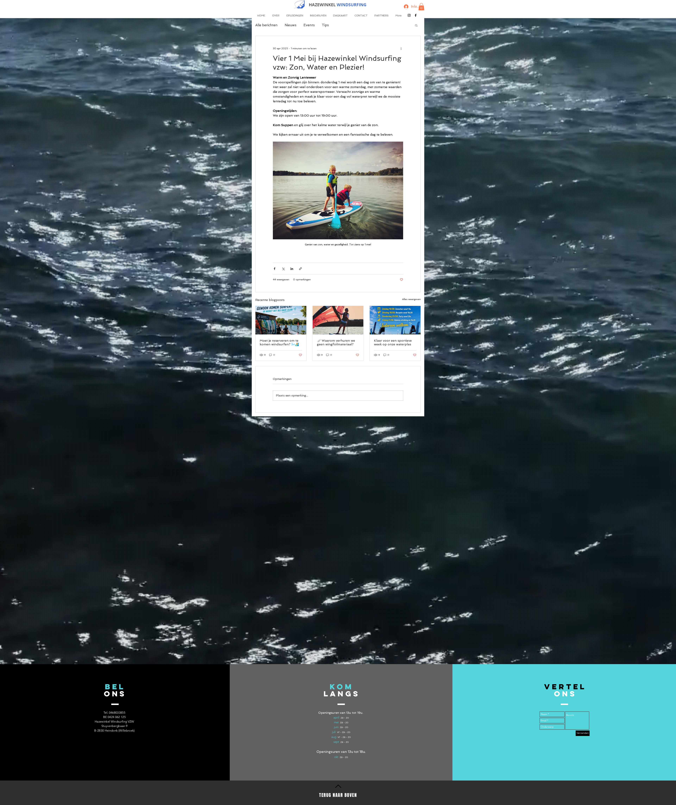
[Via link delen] (300, 268)
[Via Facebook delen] (274, 268)
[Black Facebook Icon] (416, 15)
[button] (421, 6)
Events (309, 25)
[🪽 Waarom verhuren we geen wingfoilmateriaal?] (338, 320)
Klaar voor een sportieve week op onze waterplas (393, 342)
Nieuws (290, 25)
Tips (325, 25)
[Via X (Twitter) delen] (283, 268)
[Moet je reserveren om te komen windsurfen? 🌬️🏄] (280, 320)
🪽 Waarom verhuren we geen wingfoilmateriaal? (336, 342)
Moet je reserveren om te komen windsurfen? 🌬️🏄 (279, 342)
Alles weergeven (411, 299)
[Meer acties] (401, 48)
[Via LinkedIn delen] (291, 268)
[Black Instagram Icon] (409, 15)
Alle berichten (266, 25)
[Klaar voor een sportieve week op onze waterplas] (395, 320)
